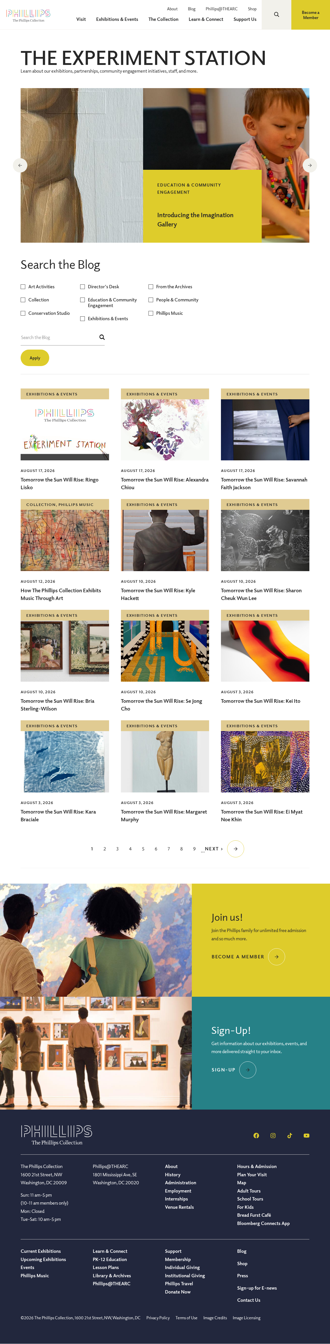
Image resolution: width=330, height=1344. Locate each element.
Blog (191, 8)
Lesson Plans (106, 1267)
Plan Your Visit (252, 1174)
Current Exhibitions (41, 1251)
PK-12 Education (110, 1259)
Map (241, 1182)
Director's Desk (103, 286)
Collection (38, 299)
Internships (176, 1199)
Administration (180, 1182)
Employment (178, 1191)
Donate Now (178, 1292)
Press (242, 1275)
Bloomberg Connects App (263, 1223)
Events (27, 1267)
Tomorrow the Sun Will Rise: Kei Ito (260, 701)
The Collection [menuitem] (163, 19)
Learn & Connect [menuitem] (206, 19)
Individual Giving (182, 1267)
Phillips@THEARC (222, 8)
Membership (178, 1259)
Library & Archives (112, 1275)
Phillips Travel (179, 1283)
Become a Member (310, 15)
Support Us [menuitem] (245, 19)
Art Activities (41, 286)
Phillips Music (169, 313)
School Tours (250, 1199)
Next (310, 165)
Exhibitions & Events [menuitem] (117, 19)
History (172, 1174)
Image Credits (215, 1317)
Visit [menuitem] (81, 19)
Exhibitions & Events (108, 318)
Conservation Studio (49, 313)
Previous (20, 165)
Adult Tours (249, 1191)
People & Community (177, 299)
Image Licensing (246, 1317)
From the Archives (174, 286)
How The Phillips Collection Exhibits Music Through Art (61, 594)
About (172, 8)
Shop (252, 8)
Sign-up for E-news (257, 1288)
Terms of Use (186, 1317)
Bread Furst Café (254, 1215)
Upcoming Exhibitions (43, 1259)
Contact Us (248, 1300)
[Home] (57, 1144)
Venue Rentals (179, 1207)
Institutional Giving (185, 1275)
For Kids (245, 1207)
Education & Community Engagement (112, 302)
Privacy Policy (158, 1317)
